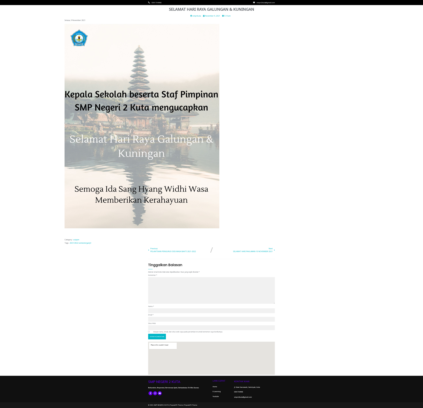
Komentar (152, 275)
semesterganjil (85, 243)
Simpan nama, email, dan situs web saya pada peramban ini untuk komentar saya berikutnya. (188, 332)
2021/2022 (74, 243)
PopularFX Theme (176, 405)
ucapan (76, 239)
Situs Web (152, 323)
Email (150, 315)
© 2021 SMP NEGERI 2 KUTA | (159, 405)
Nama (151, 306)
